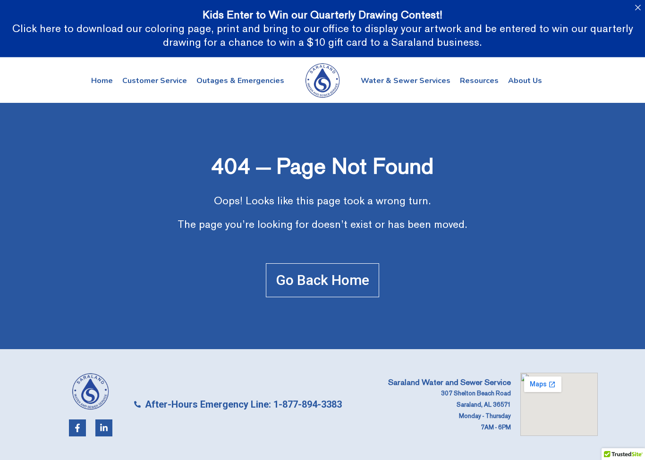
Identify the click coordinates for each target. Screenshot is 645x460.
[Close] (637, 7)
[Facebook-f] (77, 427)
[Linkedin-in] (103, 427)
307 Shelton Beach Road (476, 393)
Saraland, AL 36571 (484, 405)
